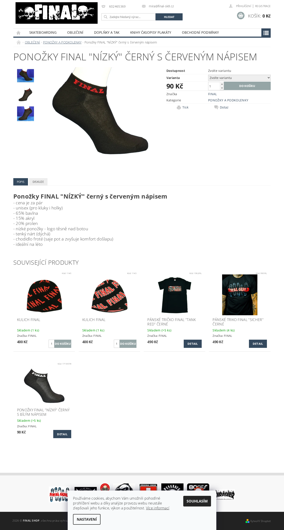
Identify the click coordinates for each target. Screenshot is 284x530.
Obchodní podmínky (200, 32)
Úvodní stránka (18, 32)
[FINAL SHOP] (57, 13)
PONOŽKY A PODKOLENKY (228, 100)
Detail (192, 344)
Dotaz (224, 107)
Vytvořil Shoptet (260, 521)
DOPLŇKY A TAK (107, 32)
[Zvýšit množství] (222, 84)
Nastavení (87, 519)
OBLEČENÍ (75, 32)
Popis (21, 182)
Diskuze (38, 182)
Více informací (157, 508)
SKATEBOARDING (43, 32)
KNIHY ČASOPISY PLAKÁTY (150, 32)
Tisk (185, 107)
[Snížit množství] (222, 88)
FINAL (212, 94)
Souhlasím (197, 501)
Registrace (263, 6)
